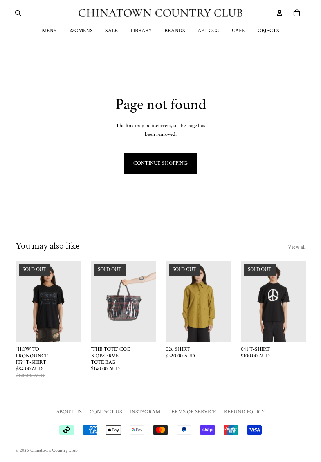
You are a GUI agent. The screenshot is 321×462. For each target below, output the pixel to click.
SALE (111, 30)
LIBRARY (141, 30)
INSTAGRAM (145, 411)
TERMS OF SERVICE (192, 411)
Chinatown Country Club (54, 450)
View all (296, 247)
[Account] (279, 13)
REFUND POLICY (244, 411)
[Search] (18, 13)
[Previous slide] (24, 301)
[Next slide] (72, 301)
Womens (81, 30)
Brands (174, 30)
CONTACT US (106, 411)
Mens (49, 30)
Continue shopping (160, 163)
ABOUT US (69, 411)
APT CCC (208, 30)
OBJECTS (268, 30)
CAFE (238, 30)
